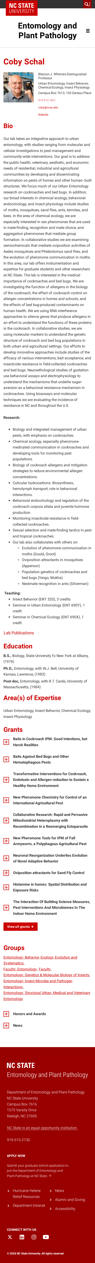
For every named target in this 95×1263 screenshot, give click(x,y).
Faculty (45, 969)
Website (43, 114)
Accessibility (65, 1208)
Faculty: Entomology (20, 969)
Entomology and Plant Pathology (47, 30)
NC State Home (22, 8)
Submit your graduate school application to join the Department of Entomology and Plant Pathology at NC (37, 1171)
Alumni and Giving (70, 1199)
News (59, 1190)
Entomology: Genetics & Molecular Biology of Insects (46, 975)
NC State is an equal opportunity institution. (42, 1128)
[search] (87, 4)
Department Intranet (29, 1205)
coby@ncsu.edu (48, 107)
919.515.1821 (47, 100)
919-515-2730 (18, 1140)
